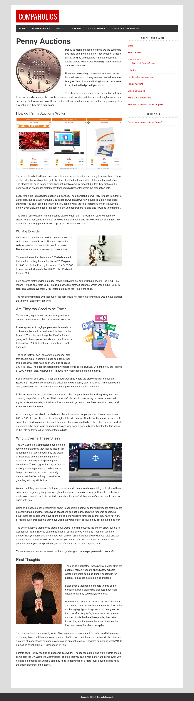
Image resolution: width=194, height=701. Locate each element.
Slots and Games (136, 90)
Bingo (130, 45)
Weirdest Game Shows (143, 63)
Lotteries (132, 70)
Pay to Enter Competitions (141, 76)
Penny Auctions (135, 83)
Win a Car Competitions (139, 97)
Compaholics (37, 16)
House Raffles (135, 52)
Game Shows (134, 59)
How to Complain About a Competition (146, 104)
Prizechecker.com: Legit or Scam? (145, 122)
